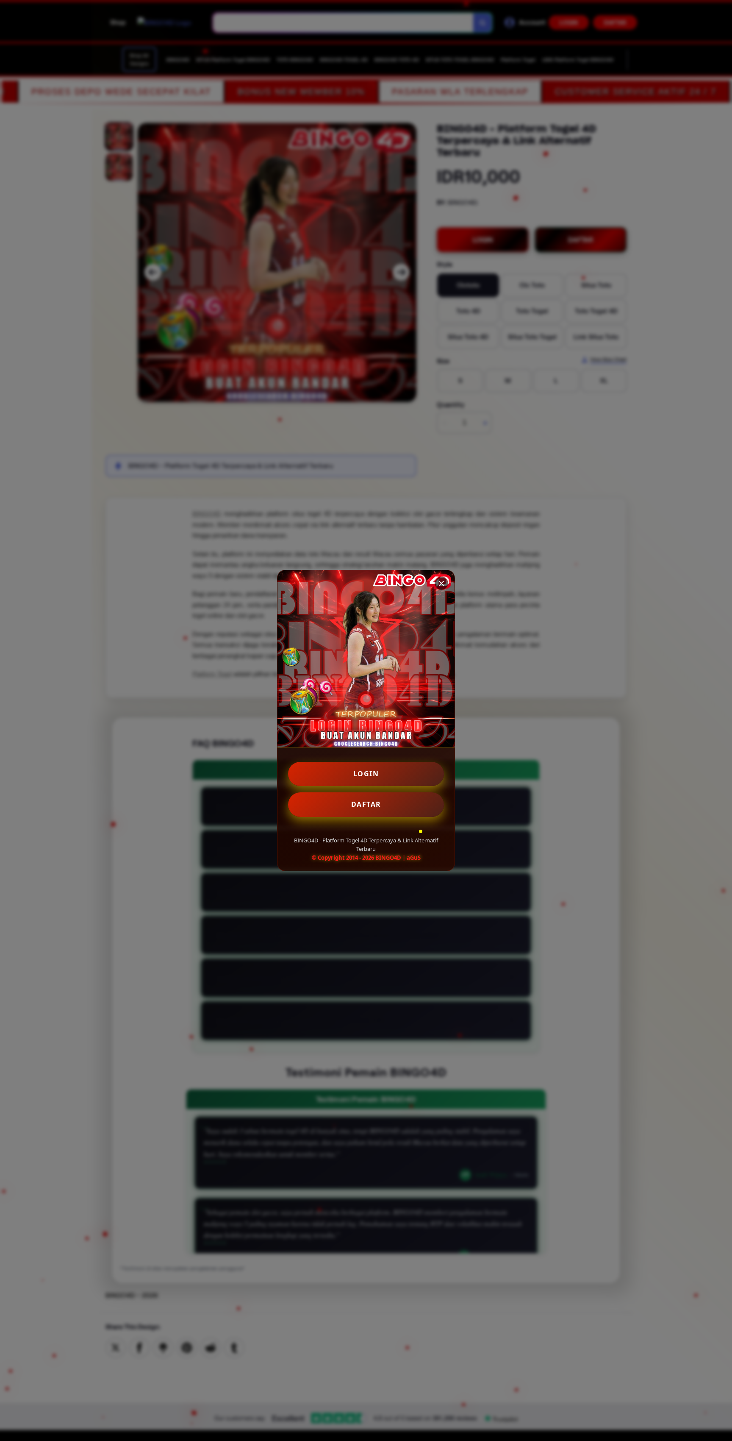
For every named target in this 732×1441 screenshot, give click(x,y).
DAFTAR (366, 804)
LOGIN (366, 773)
